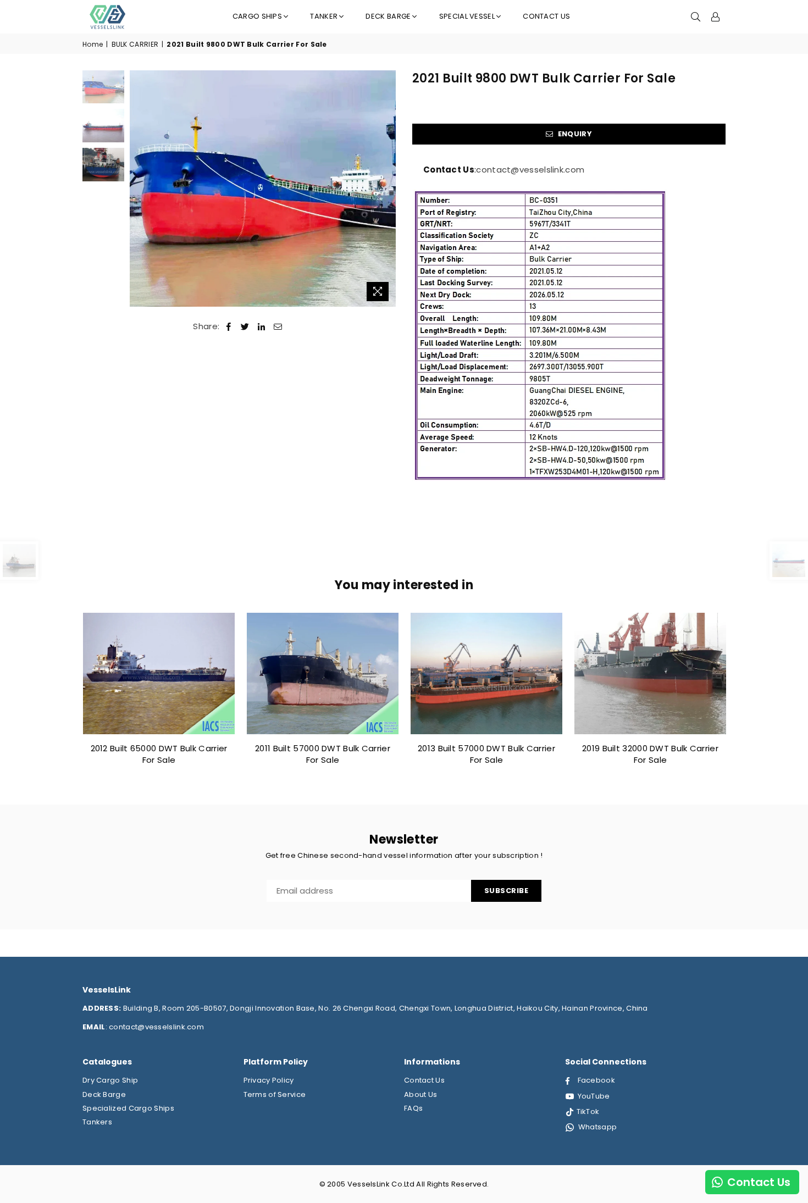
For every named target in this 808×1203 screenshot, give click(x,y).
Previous (139, 188)
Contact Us (546, 16)
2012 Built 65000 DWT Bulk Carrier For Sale (159, 754)
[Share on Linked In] (261, 326)
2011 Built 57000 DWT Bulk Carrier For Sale (322, 754)
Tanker (323, 16)
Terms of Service (274, 1094)
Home (92, 44)
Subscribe (506, 890)
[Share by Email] (278, 326)
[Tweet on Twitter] (245, 326)
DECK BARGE (388, 16)
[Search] (696, 16)
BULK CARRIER (135, 44)
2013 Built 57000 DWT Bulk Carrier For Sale (486, 754)
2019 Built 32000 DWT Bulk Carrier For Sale (650, 754)
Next (386, 188)
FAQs (413, 1108)
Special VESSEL (467, 16)
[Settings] (716, 16)
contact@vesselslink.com (530, 169)
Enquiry (573, 134)
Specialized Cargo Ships (128, 1108)
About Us (420, 1094)
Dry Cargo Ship (110, 1080)
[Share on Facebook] (229, 326)
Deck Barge (104, 1094)
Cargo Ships (257, 16)
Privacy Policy (268, 1080)
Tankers (97, 1122)
